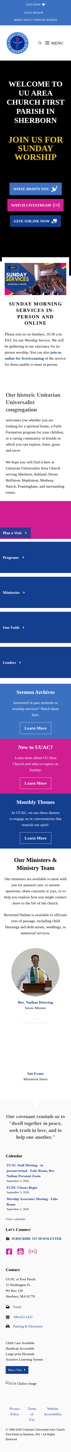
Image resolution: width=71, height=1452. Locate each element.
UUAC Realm (33, 12)
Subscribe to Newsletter (37, 1239)
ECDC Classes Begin (22, 1187)
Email (17, 1307)
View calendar (15, 1219)
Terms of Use (32, 1414)
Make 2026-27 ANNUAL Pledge (35, 19)
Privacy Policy (14, 1411)
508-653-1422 (23, 1317)
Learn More (36, 728)
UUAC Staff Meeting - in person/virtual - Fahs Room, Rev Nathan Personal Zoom (31, 1170)
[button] (40, 43)
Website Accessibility (53, 1411)
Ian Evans (35, 1073)
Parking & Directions (28, 1326)
